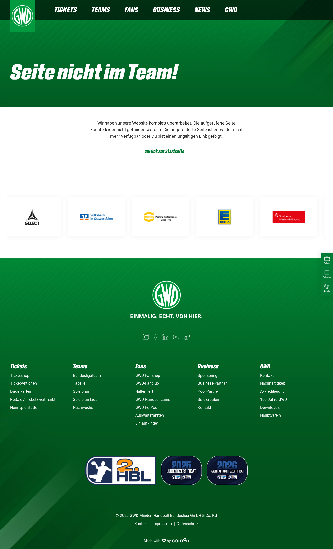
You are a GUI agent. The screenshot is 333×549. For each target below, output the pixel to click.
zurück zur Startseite (164, 151)
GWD (231, 9)
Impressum (162, 523)
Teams (100, 9)
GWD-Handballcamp (152, 399)
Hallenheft (144, 391)
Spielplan (81, 391)
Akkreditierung (272, 391)
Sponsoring (207, 375)
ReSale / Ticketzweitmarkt (32, 399)
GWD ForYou (146, 407)
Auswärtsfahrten (149, 415)
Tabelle (79, 383)
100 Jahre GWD (273, 399)
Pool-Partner (208, 391)
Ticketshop (19, 375)
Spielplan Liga (85, 399)
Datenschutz (187, 523)
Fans (131, 9)
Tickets (65, 9)
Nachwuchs (83, 407)
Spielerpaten (208, 399)
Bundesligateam (87, 375)
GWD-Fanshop (147, 375)
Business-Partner (212, 383)
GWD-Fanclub (147, 383)
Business (166, 9)
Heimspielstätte (23, 407)
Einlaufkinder (146, 423)
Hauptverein (270, 415)
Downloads (270, 407)
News (202, 9)
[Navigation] (319, 10)
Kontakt (204, 407)
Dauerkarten (20, 391)
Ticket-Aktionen (23, 383)
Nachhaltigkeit (272, 383)
